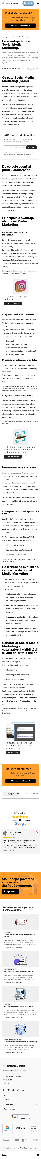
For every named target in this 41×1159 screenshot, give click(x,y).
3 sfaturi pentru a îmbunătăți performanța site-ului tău (19, 935)
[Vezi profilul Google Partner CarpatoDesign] (7, 1133)
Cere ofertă (28, 3)
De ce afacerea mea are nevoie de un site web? (19, 1006)
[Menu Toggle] (38, 3)
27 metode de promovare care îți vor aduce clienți (20, 1041)
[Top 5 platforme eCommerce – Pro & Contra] (20, 959)
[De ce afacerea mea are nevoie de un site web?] (20, 994)
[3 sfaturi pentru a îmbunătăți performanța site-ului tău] (20, 922)
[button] (28, 68)
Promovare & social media (13, 1039)
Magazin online (10, 969)
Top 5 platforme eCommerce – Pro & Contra (18, 971)
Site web (7, 932)
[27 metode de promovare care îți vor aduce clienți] (20, 1029)
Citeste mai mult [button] (9, 850)
